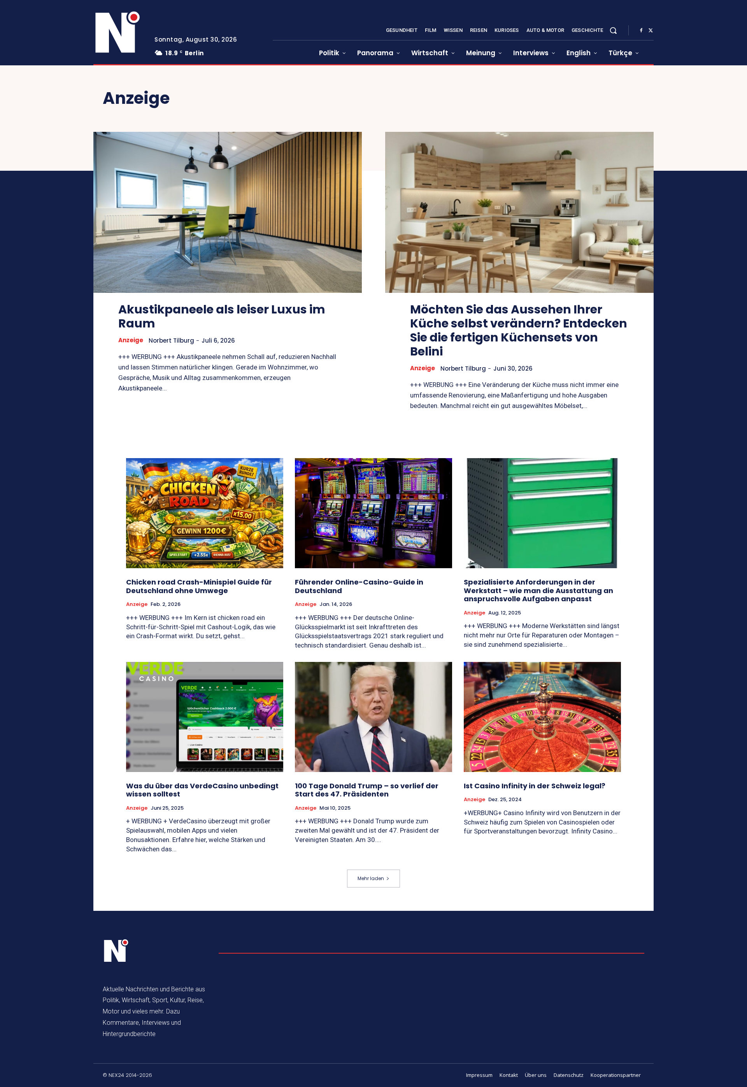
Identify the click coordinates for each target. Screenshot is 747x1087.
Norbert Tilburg (171, 340)
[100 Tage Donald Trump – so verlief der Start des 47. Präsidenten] (373, 717)
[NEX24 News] (118, 33)
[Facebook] (641, 30)
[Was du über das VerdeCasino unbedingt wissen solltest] (204, 717)
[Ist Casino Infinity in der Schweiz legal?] (542, 717)
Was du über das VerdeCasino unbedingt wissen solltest (202, 790)
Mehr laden (371, 878)
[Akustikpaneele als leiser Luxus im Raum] (227, 212)
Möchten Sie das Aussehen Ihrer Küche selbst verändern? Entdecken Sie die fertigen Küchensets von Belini (518, 330)
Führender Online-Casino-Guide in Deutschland (359, 586)
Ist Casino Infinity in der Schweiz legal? (534, 786)
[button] (613, 30)
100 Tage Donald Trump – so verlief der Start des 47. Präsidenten (366, 790)
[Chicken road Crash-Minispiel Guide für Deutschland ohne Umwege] (204, 513)
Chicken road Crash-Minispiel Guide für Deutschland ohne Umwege (199, 586)
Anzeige (130, 340)
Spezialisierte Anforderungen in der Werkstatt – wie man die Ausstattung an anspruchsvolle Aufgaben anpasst (538, 590)
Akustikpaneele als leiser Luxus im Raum (221, 316)
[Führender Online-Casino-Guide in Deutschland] (373, 513)
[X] (650, 30)
